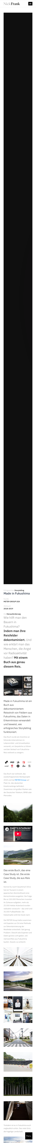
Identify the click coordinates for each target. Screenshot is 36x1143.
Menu (28, 1136)
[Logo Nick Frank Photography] (12, 3)
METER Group (20, 780)
